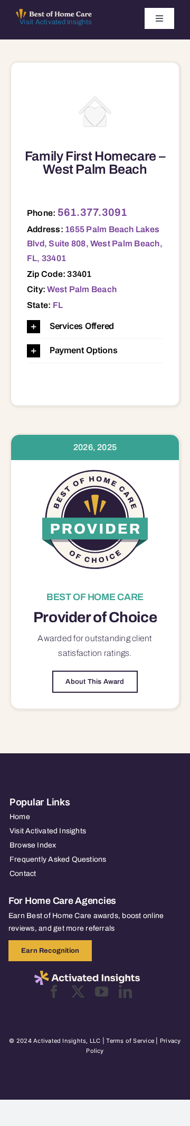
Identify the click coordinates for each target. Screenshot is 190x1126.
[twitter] (77, 991)
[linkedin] (125, 991)
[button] (95, 326)
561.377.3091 (93, 212)
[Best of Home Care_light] (54, 13)
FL (58, 305)
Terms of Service (130, 1040)
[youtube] (101, 991)
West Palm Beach (82, 289)
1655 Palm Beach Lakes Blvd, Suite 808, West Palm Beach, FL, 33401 (95, 244)
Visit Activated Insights (56, 22)
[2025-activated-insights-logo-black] (87, 975)
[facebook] (54, 991)
